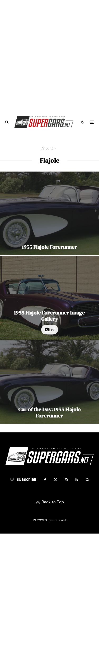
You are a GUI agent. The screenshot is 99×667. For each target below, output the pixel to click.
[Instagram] (66, 479)
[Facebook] (45, 479)
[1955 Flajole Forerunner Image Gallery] (49, 298)
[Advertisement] (49, 55)
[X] (55, 479)
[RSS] (77, 479)
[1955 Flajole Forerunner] (49, 213)
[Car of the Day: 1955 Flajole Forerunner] (49, 382)
